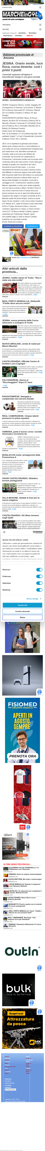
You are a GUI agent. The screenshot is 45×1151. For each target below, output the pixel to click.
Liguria (7, 1070)
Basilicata (7, 1058)
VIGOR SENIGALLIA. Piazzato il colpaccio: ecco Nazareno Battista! (25, 885)
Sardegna (28, 1063)
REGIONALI (33, 33)
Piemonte (28, 1058)
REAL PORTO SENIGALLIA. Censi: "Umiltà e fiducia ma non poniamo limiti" (25, 911)
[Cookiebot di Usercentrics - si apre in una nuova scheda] (32, 532)
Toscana (28, 1066)
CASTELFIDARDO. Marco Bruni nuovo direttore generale (22, 898)
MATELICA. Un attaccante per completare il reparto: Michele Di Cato (26, 891)
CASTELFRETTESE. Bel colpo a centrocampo (25, 879)
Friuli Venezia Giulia (10, 1066)
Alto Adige (28, 1070)
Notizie (8, 29)
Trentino (28, 1068)
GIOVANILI (18, 36)
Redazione (8, 1079)
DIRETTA (30, 36)
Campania (7, 1061)
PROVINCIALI (7, 36)
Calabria (7, 1060)
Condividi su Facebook (13, 226)
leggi (35, 294)
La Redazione (24, 257)
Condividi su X (32, 226)
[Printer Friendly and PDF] (5, 231)
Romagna (7, 1065)
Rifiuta (22, 617)
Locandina (8, 1085)
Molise (27, 1056)
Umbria (28, 1071)
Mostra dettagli (32, 599)
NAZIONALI (22, 33)
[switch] (39, 576)
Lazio (6, 1068)
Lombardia (7, 1071)
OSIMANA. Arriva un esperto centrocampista (25, 874)
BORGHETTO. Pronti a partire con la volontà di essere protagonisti (25, 905)
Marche (7, 1073)
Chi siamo (8, 1081)
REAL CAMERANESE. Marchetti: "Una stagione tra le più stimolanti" (22, 918)
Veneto (28, 1073)
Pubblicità (8, 1087)
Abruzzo (7, 1056)
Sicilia (27, 1065)
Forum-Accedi (10, 7)
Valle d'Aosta (29, 1060)
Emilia (6, 1063)
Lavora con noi (9, 1083)
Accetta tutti (22, 605)
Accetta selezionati (22, 611)
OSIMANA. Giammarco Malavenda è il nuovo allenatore (24, 925)
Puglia (27, 1061)
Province (9, 25)
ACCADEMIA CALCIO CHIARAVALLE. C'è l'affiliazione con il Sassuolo (24, 868)
